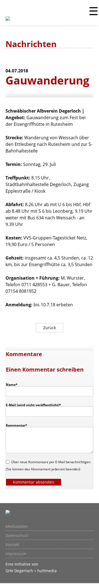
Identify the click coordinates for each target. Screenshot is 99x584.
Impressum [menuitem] (16, 553)
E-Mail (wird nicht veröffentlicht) (33, 404)
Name (14, 384)
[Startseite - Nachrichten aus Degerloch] (8, 21)
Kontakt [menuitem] (13, 544)
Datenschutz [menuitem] (17, 535)
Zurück (49, 327)
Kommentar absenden (33, 482)
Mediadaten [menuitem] (17, 526)
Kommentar (16, 425)
